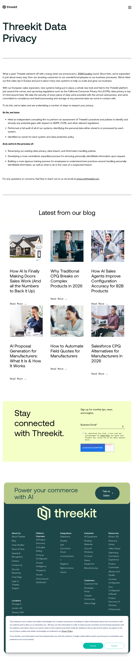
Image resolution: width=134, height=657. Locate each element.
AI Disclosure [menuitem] (114, 609)
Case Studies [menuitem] (18, 545)
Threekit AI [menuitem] (41, 570)
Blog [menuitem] (14, 540)
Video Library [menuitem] (114, 548)
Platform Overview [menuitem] (40, 534)
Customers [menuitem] (89, 580)
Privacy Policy (105, 435)
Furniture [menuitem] (88, 556)
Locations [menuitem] (16, 600)
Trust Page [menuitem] (17, 577)
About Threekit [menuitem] (18, 536)
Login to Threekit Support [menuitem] (15, 584)
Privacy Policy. (67, 631)
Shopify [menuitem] (63, 540)
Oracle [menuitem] (63, 572)
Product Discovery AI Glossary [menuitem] (114, 601)
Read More (17, 303)
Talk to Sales (106, 493)
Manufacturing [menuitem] (91, 568)
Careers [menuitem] (15, 561)
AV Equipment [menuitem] (90, 536)
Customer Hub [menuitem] (91, 583)
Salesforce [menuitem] (65, 536)
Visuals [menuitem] (39, 574)
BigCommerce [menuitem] (66, 568)
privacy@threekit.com (87, 178)
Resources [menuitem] (113, 533)
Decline (114, 646)
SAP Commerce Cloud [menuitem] (65, 548)
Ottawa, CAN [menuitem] (18, 612)
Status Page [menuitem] (90, 603)
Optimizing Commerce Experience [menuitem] (113, 556)
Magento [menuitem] (64, 563)
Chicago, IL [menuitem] (17, 604)
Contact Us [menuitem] (17, 565)
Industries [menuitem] (89, 533)
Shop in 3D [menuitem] (113, 536)
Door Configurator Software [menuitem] (114, 590)
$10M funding (84, 73)
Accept (93, 646)
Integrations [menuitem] (65, 533)
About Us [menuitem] (16, 533)
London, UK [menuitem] (17, 608)
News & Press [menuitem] (18, 549)
